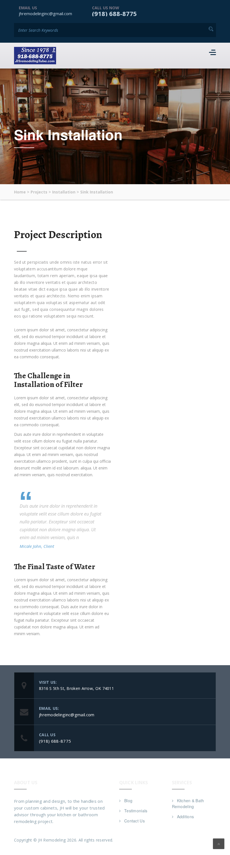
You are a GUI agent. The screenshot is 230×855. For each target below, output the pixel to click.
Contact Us (134, 821)
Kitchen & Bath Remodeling (188, 803)
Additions (185, 816)
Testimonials (136, 810)
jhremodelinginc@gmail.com (45, 13)
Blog (128, 800)
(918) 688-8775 (114, 13)
